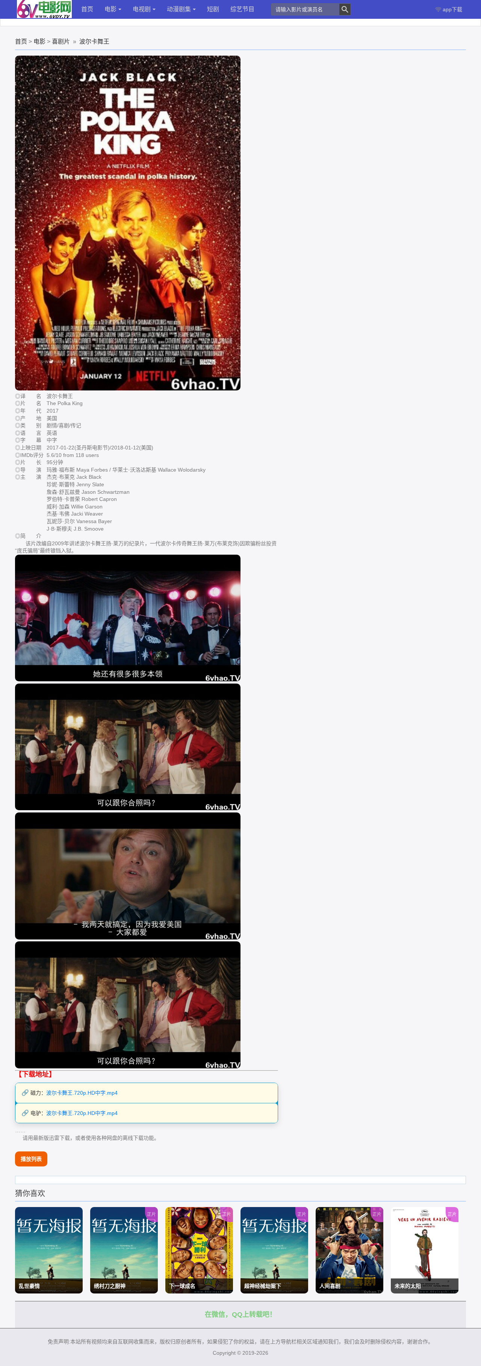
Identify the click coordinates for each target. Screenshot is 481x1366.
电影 (110, 9)
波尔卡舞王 (94, 41)
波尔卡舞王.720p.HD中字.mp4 (82, 1093)
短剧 (213, 9)
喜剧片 (61, 41)
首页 (87, 9)
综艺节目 (242, 9)
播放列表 (31, 1159)
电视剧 (142, 9)
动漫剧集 (179, 9)
